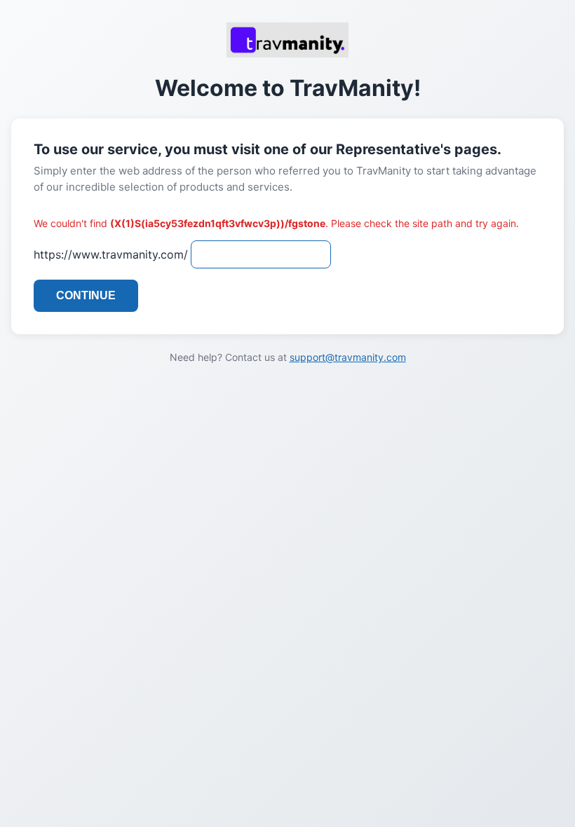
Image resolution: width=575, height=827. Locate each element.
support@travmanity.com (348, 357)
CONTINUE (86, 295)
